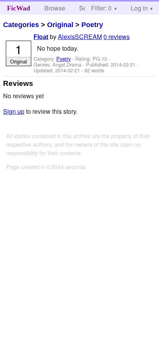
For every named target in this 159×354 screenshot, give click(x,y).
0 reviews (116, 36)
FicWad (18, 8)
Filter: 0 (101, 7)
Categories (21, 25)
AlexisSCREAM (80, 36)
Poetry (92, 25)
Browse (54, 7)
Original (60, 25)
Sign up (13, 111)
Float (41, 37)
